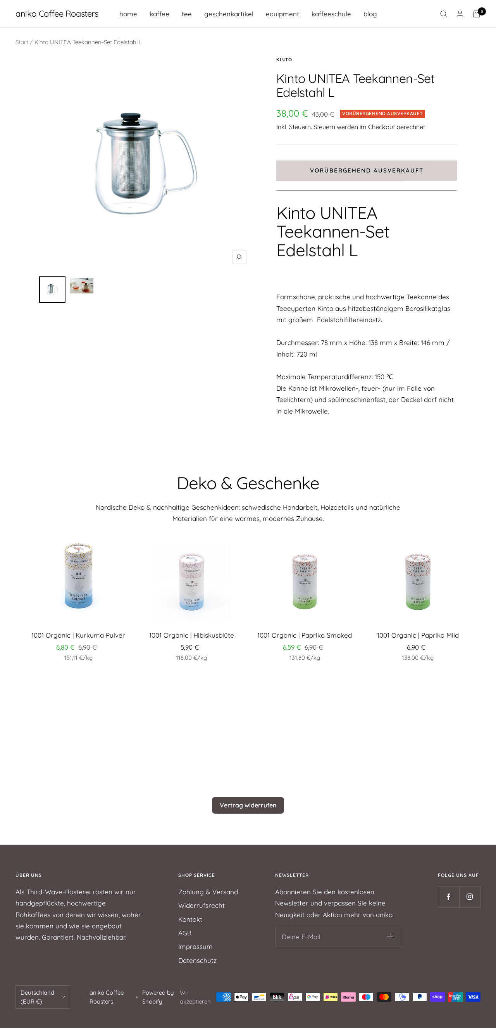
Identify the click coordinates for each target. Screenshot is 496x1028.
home (128, 14)
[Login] (459, 13)
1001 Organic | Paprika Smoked (304, 635)
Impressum (195, 946)
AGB (184, 933)
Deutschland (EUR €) (37, 997)
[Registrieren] (390, 937)
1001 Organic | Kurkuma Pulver (78, 635)
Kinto (284, 59)
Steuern (324, 127)
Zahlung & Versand (208, 892)
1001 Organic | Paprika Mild (418, 635)
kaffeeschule (331, 14)
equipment (282, 14)
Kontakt (190, 919)
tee (187, 14)
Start (22, 42)
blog (370, 14)
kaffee (159, 14)
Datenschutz (197, 960)
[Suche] (443, 13)
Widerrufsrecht (201, 905)
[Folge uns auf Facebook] (448, 896)
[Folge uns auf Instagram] (469, 896)
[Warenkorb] (476, 13)
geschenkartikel (228, 14)
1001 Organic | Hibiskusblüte (191, 635)
